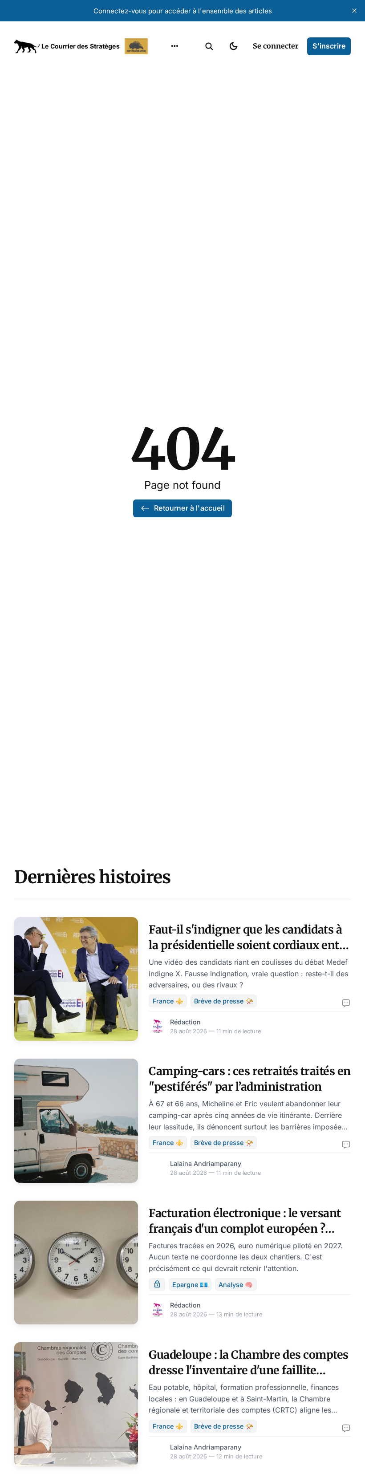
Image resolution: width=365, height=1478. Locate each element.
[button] (209, 46)
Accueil (163, 67)
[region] (174, 46)
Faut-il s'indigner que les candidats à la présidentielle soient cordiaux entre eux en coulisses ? (249, 945)
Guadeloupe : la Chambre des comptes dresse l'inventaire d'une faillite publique (249, 1370)
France (163, 101)
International (174, 84)
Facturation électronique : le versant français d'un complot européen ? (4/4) (245, 1228)
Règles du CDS (174, 171)
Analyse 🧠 (236, 1284)
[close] (354, 11)
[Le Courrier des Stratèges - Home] (82, 46)
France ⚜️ (168, 1001)
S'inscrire (328, 45)
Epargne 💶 (190, 1284)
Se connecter (275, 45)
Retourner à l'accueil (189, 507)
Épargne (165, 136)
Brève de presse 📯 (223, 1001)
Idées (160, 119)
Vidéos (163, 154)
